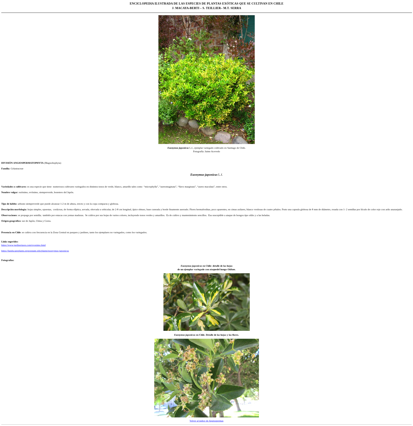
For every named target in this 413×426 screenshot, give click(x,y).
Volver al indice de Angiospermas (206, 421)
